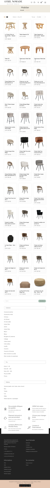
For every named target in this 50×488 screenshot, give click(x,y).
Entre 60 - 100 (7, 368)
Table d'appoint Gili (24, 34)
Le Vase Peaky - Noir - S (10, 246)
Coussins (6, 348)
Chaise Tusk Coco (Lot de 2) (10, 199)
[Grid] (4, 17)
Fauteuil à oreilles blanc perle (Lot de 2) (10, 223)
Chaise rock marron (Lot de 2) (24, 268)
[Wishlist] (10, 27)
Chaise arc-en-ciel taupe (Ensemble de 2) (25, 82)
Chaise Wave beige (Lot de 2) (24, 199)
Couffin (5, 346)
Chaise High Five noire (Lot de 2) (25, 152)
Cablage (6, 339)
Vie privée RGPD (7, 471)
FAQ (5, 463)
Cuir (5, 393)
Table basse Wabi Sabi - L (25, 59)
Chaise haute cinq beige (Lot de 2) (38, 105)
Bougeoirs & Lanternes (9, 336)
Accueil (22, 10)
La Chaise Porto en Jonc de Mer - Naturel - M (10, 36)
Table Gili (7, 58)
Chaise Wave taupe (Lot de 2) (24, 223)
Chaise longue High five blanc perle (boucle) (24, 175)
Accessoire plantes (8, 312)
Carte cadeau (7, 343)
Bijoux (5, 331)
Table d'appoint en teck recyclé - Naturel (39, 35)
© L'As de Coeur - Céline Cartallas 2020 (25, 483)
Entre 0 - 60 (7, 366)
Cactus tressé (7, 341)
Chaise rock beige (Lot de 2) (10, 268)
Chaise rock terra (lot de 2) (10, 291)
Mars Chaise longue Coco (9, 105)
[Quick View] (13, 27)
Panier (27, 465)
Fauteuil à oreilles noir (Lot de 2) (39, 223)
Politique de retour (7, 469)
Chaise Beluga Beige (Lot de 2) (24, 105)
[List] (7, 17)
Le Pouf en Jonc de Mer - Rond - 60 (38, 291)
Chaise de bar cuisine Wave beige (10, 128)
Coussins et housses (9, 351)
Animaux (6, 317)
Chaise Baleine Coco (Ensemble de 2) (10, 82)
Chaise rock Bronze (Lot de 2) (24, 246)
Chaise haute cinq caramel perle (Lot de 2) (25, 129)
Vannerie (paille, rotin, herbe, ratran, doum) (14, 386)
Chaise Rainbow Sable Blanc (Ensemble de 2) (10, 175)
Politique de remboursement (31, 451)
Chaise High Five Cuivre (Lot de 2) (38, 152)
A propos (28, 445)
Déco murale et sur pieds (10, 353)
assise (5, 326)
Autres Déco (7, 324)
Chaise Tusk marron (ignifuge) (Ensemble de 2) (39, 200)
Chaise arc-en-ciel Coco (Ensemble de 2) (39, 82)
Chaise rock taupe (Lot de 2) (39, 268)
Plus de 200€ (7, 373)
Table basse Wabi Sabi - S (39, 59)
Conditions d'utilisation (30, 449)
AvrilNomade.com (17, 481)
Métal (5, 396)
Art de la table (7, 321)
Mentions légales (7, 473)
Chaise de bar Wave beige (39, 128)
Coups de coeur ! (29, 463)
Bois (5, 388)
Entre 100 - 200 (8, 371)
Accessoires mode (8, 314)
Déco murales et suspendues (11, 356)
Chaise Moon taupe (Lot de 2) (38, 175)
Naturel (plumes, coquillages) (11, 398)
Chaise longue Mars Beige (9, 152)
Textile (5, 391)
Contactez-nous (29, 447)
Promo (5, 376)
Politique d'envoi (7, 467)
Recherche (28, 442)
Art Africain (6, 319)
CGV (5, 465)
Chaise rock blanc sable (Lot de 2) (38, 246)
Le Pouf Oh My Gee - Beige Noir (25, 291)
